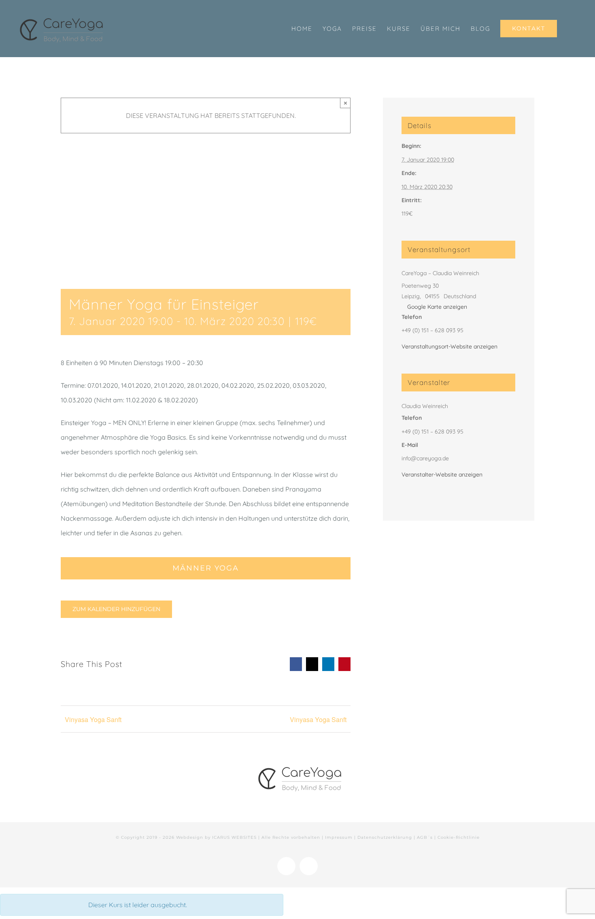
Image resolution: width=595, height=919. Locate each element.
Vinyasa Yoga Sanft (93, 719)
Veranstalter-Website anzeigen (442, 474)
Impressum (339, 837)
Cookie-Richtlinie (459, 837)
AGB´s (425, 837)
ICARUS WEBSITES (234, 837)
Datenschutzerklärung (384, 837)
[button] (570, 28)
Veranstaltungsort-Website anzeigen (449, 346)
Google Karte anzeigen (437, 306)
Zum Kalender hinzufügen (116, 609)
